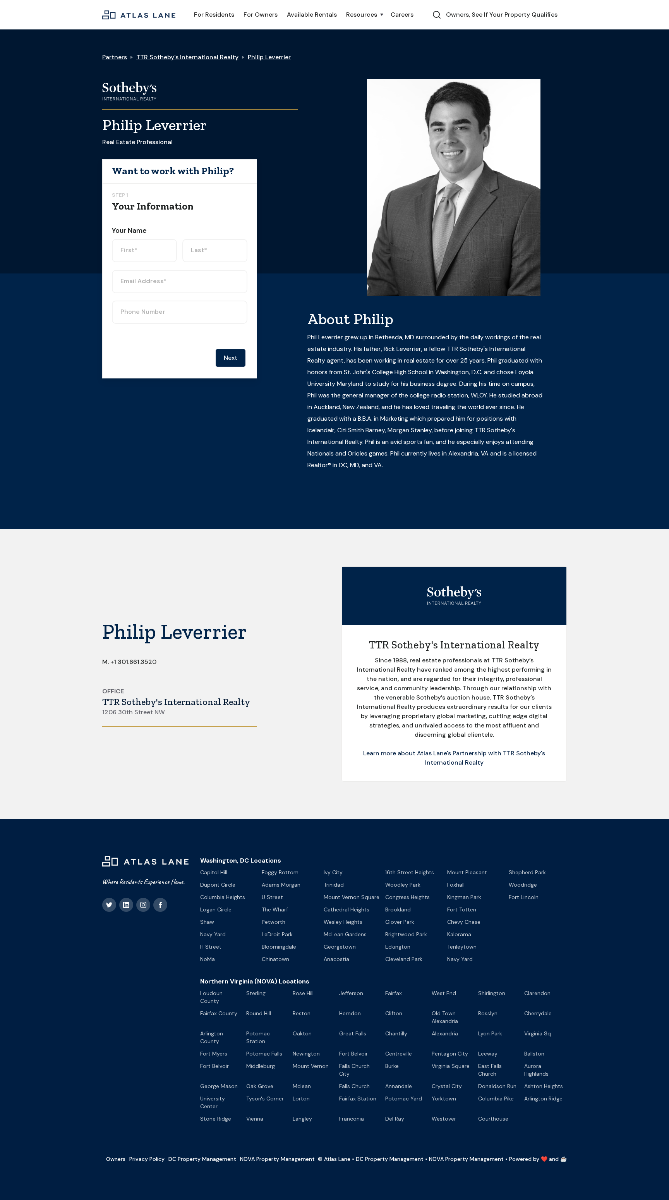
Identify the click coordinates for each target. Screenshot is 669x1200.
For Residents (214, 14)
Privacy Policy (147, 1158)
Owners (115, 1158)
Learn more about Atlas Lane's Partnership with (433, 753)
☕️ (563, 1158)
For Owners (261, 14)
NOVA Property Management (277, 1158)
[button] (363, 14)
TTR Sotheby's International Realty (187, 57)
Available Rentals (312, 14)
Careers (402, 14)
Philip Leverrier (269, 57)
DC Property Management (202, 1158)
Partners (114, 57)
